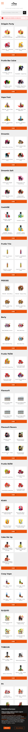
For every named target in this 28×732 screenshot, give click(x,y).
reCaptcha (4, 719)
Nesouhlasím (19, 728)
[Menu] (2, 3)
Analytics (23, 718)
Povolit (7, 728)
